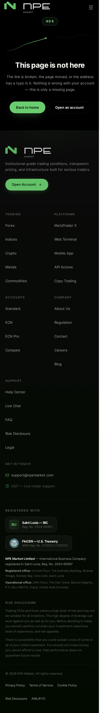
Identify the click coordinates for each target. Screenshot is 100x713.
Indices (11, 239)
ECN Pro (12, 336)
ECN (9, 322)
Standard (12, 308)
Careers (60, 350)
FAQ (8, 419)
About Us (62, 308)
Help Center (15, 392)
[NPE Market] (27, 7)
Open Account (24, 184)
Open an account (69, 107)
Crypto (11, 253)
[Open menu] (91, 7)
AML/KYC (38, 698)
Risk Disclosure (17, 433)
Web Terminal (65, 239)
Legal (9, 447)
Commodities (16, 280)
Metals (11, 267)
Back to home (27, 107)
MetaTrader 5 (65, 225)
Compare (12, 350)
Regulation (63, 322)
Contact (60, 336)
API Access (63, 267)
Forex (10, 225)
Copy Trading (65, 280)
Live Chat (13, 405)
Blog (58, 364)
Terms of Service (41, 685)
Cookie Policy (67, 685)
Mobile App (63, 253)
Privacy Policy (15, 685)
